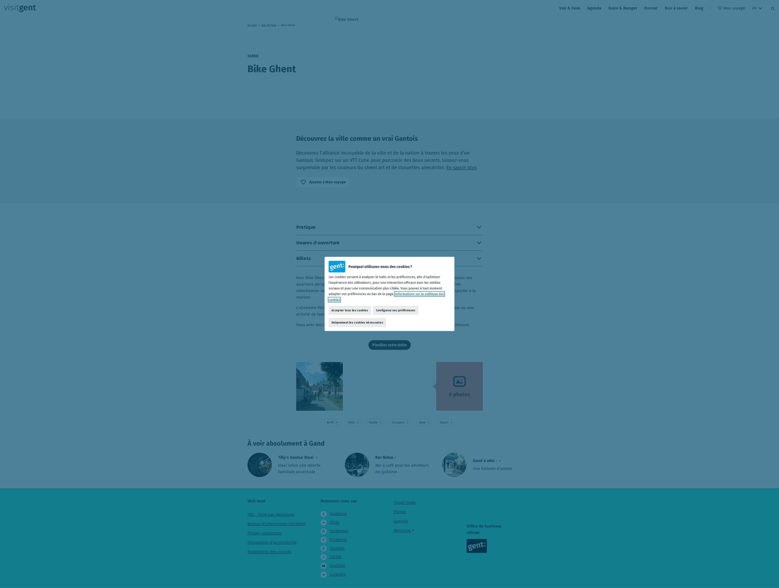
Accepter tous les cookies (349, 310)
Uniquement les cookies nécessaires (357, 322)
